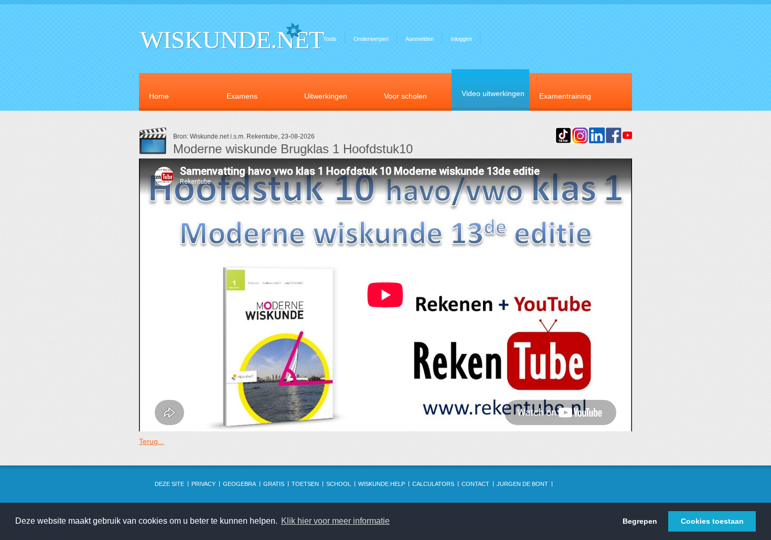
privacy (203, 484)
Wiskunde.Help (381, 484)
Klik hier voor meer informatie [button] (335, 520)
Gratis (273, 484)
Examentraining (565, 96)
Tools (330, 39)
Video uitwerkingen (493, 93)
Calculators (433, 484)
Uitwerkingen (325, 96)
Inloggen (461, 39)
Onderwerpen (371, 39)
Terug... (151, 441)
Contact (475, 484)
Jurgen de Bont (522, 484)
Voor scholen (405, 96)
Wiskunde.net (232, 40)
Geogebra (239, 484)
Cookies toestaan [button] (712, 521)
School (338, 484)
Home (159, 96)
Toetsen (305, 484)
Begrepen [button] (640, 521)
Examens (242, 96)
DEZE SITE (169, 484)
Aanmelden (419, 39)
